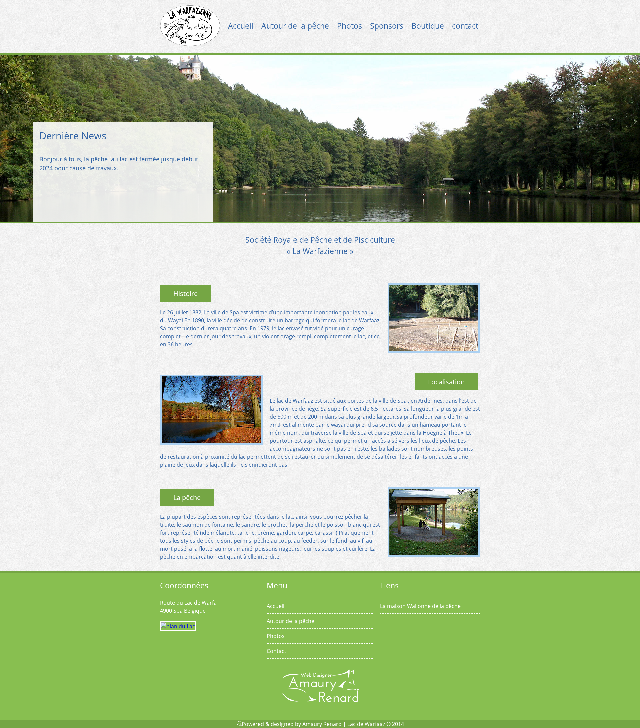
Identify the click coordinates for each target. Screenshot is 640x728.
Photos (349, 25)
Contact (276, 651)
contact (465, 25)
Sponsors (386, 25)
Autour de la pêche (295, 25)
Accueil (240, 25)
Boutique (427, 25)
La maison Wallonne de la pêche (420, 606)
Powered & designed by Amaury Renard (292, 724)
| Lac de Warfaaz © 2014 (373, 724)
